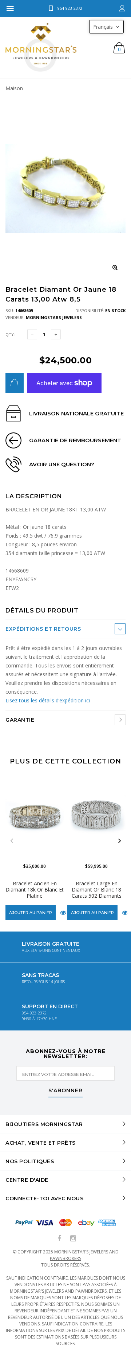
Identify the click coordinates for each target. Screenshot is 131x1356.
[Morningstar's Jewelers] (40, 47)
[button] (106, 26)
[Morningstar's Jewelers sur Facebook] (60, 1238)
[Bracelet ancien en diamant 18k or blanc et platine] (34, 815)
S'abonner (65, 1091)
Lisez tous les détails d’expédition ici (47, 700)
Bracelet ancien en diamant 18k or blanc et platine (34, 889)
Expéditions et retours (43, 629)
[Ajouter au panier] (14, 383)
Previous (12, 841)
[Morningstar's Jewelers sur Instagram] (73, 1238)
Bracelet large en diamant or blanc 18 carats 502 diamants (97, 889)
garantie (19, 720)
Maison (14, 88)
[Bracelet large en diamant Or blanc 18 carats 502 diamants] (96, 815)
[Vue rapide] (63, 912)
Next (119, 841)
